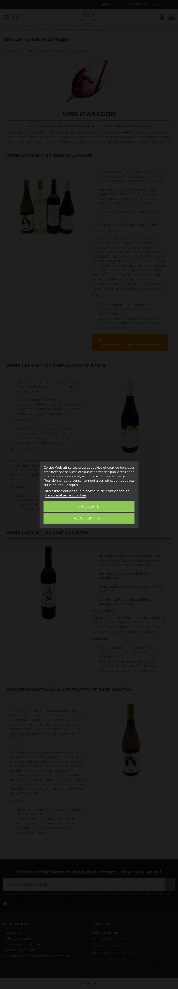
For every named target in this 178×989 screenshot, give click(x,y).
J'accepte (89, 506)
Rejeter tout (89, 518)
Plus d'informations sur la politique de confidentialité (87, 491)
